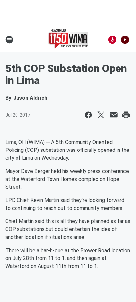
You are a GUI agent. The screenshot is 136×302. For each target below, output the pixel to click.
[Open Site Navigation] (9, 40)
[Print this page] (126, 114)
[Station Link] (68, 39)
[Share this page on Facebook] (88, 114)
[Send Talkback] (112, 40)
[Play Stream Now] (125, 40)
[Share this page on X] (101, 114)
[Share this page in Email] (113, 114)
